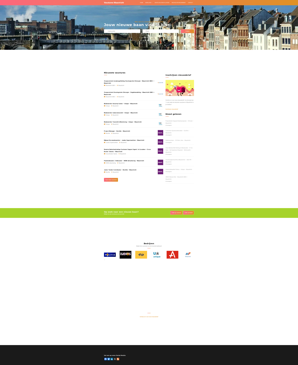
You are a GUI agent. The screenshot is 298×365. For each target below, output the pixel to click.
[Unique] (141, 255)
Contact (190, 2)
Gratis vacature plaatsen (162, 2)
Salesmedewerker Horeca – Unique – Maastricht (179, 169)
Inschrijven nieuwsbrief (179, 2)
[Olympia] (188, 255)
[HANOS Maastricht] (110, 255)
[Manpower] (172, 254)
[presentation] (104, 260)
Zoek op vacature (176, 212)
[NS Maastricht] (125, 255)
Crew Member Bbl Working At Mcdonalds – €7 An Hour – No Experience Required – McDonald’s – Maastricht (179, 150)
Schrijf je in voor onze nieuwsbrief (149, 316)
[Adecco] (157, 255)
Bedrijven (148, 2)
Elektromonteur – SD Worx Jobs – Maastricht (178, 140)
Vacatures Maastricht (114, 3)
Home (141, 2)
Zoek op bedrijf (188, 212)
